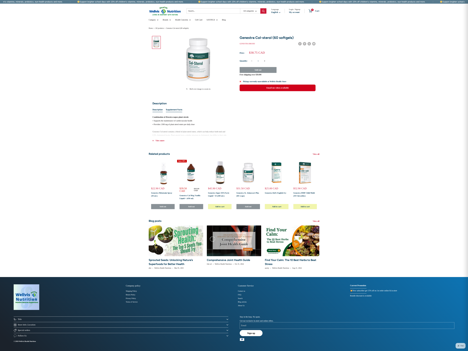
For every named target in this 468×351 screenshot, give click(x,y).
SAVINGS (211, 20)
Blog (224, 20)
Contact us (241, 291)
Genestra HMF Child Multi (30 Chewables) (304, 194)
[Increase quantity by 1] (264, 60)
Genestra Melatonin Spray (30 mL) (161, 194)
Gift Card (198, 20)
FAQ (239, 295)
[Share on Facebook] (300, 43)
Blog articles (242, 302)
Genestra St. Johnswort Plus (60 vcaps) (247, 194)
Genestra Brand (247, 44)
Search (240, 298)
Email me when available (277, 88)
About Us (241, 306)
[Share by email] (314, 43)
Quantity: (244, 61)
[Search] (263, 11)
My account (294, 12)
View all (316, 154)
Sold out (258, 70)
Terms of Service (132, 302)
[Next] (319, 185)
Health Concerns (181, 20)
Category (152, 20)
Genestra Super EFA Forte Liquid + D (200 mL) (218, 194)
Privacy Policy (131, 298)
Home (151, 28)
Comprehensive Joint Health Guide (228, 260)
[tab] (157, 110)
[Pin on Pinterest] (304, 43)
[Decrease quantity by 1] (251, 60)
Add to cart (219, 207)
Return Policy (130, 295)
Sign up (251, 333)
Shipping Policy (131, 291)
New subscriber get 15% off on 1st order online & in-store (374, 291)
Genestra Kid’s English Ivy (275, 193)
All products (159, 28)
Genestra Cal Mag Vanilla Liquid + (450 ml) (190, 197)
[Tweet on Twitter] (309, 43)
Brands (165, 20)
